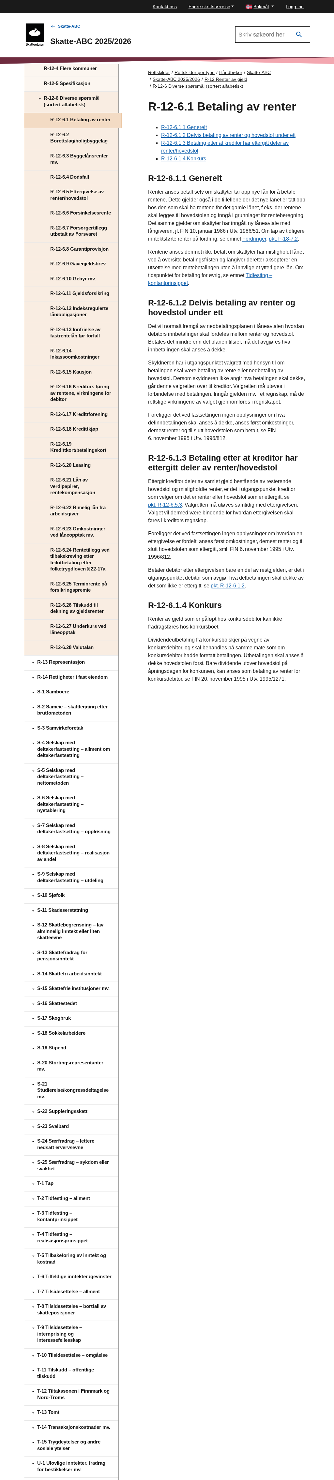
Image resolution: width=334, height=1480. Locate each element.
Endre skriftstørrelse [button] (209, 6)
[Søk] (299, 34)
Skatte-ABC (69, 26)
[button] (260, 6)
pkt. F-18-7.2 (283, 239)
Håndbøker (230, 72)
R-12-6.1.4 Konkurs (183, 158)
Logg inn (295, 6)
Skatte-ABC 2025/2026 (176, 79)
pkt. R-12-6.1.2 (228, 585)
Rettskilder (159, 72)
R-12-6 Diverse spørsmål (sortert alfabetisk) (198, 86)
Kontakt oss (165, 6)
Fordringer (254, 239)
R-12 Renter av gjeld (226, 79)
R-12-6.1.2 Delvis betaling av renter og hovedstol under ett (228, 135)
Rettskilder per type (195, 72)
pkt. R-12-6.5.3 (165, 505)
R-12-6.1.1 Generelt (184, 127)
